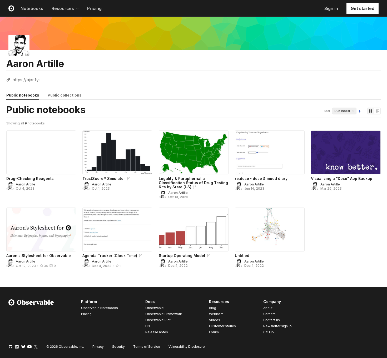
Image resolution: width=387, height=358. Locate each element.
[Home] (31, 317)
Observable (154, 308)
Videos (214, 320)
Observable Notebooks (99, 308)
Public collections (65, 95)
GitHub (268, 332)
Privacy (98, 347)
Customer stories (222, 326)
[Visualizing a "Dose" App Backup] (346, 152)
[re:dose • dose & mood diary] (270, 152)
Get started (362, 8)
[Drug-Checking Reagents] (41, 152)
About (267, 308)
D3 (147, 326)
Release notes (156, 332)
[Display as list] (377, 111)
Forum (214, 332)
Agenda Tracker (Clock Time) (109, 255)
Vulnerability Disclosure (186, 347)
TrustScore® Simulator (103, 178)
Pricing (94, 8)
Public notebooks (22, 95)
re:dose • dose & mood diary (261, 178)
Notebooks (32, 8)
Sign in (331, 8)
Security (118, 347)
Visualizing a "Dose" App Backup (341, 178)
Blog (212, 308)
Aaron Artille (25, 184)
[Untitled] (270, 229)
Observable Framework (163, 314)
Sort (327, 111)
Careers (269, 314)
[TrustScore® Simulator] (117, 152)
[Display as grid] (371, 111)
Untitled (242, 255)
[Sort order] (360, 111)
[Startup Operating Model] (194, 229)
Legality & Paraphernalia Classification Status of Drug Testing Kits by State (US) (193, 182)
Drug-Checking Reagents (30, 178)
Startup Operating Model (182, 255)
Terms (146, 347)
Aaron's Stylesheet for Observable (38, 255)
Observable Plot (158, 320)
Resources (63, 8)
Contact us (271, 320)
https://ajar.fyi (25, 79)
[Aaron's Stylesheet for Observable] (41, 229)
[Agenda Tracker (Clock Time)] (117, 229)
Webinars (216, 314)
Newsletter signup (277, 326)
